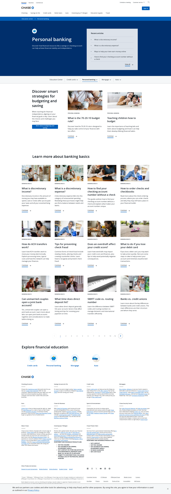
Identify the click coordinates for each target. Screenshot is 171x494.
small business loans (64, 415)
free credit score (96, 397)
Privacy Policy (33, 490)
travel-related (105, 392)
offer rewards (104, 391)
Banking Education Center (40, 437)
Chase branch (95, 437)
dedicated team (91, 434)
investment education (60, 435)
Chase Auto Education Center (43, 413)
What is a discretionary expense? (106, 45)
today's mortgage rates (137, 392)
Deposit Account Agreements (29, 469)
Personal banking (43, 19)
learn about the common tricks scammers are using (133, 414)
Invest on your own (65, 432)
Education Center (56, 80)
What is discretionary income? (105, 40)
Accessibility (126, 481)
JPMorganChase (115, 477)
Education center (27, 19)
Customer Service (92, 477)
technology (75, 434)
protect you (137, 411)
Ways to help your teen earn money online (110, 51)
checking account (32, 389)
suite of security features (128, 408)
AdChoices (137, 481)
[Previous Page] (54, 336)
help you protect (142, 408)
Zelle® (71, 469)
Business (31, 2)
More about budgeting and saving (45, 127)
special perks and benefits (105, 434)
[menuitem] (139, 2)
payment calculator (31, 411)
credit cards (93, 389)
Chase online (30, 432)
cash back (97, 392)
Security (106, 481)
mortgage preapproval (138, 395)
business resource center (61, 418)
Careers (138, 477)
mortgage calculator (125, 394)
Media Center (128, 477)
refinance (129, 389)
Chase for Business (62, 408)
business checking (71, 411)
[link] (88, 469)
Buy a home (122, 389)
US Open (91, 413)
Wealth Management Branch (72, 437)
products (69, 434)
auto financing (27, 410)
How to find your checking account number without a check (113, 58)
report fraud (144, 419)
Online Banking (53, 469)
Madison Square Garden (101, 413)
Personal (23, 3)
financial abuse (138, 413)
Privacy (98, 481)
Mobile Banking (43, 469)
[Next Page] (120, 336)
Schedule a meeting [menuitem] (125, 2)
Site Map (89, 481)
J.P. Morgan (104, 477)
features (76, 439)
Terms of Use (115, 481)
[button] (168, 489)
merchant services (74, 413)
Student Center (63, 469)
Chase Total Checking (32, 391)
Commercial (39, 2)
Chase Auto (24, 408)
